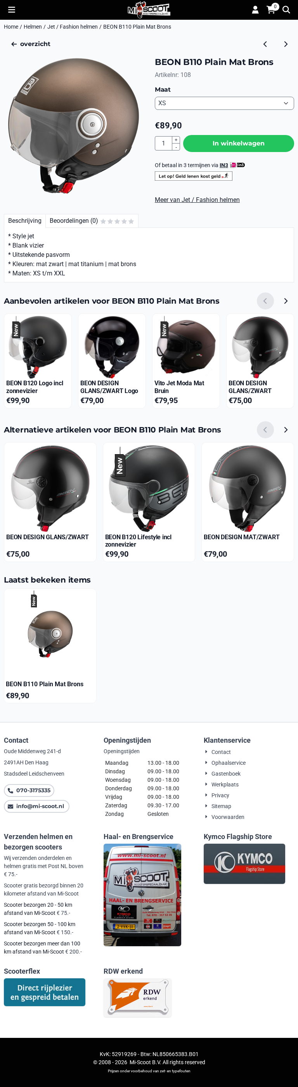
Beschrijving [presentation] (25, 220)
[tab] (24, 221)
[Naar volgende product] (285, 44)
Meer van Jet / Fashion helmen (197, 199)
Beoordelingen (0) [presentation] (74, 220)
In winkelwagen (239, 143)
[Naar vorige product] (265, 44)
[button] (11, 10)
